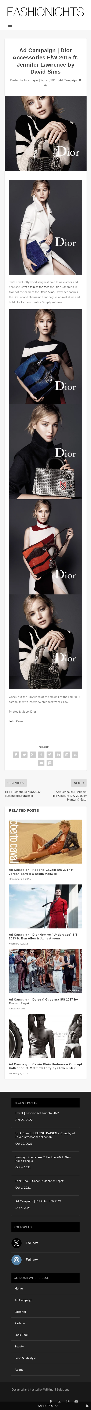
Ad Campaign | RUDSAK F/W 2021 (38, 1201)
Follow (32, 1243)
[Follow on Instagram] (16, 1260)
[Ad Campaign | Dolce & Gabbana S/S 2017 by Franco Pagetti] (45, 971)
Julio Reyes (31, 80)
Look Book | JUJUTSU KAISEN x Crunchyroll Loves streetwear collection (45, 1135)
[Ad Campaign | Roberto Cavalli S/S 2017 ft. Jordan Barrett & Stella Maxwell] (45, 842)
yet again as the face (36, 287)
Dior (58, 287)
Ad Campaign (68, 80)
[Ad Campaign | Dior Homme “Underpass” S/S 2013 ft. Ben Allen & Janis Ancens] (45, 906)
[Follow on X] (16, 1243)
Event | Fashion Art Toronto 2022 (37, 1113)
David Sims (47, 292)
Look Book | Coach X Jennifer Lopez (39, 1181)
